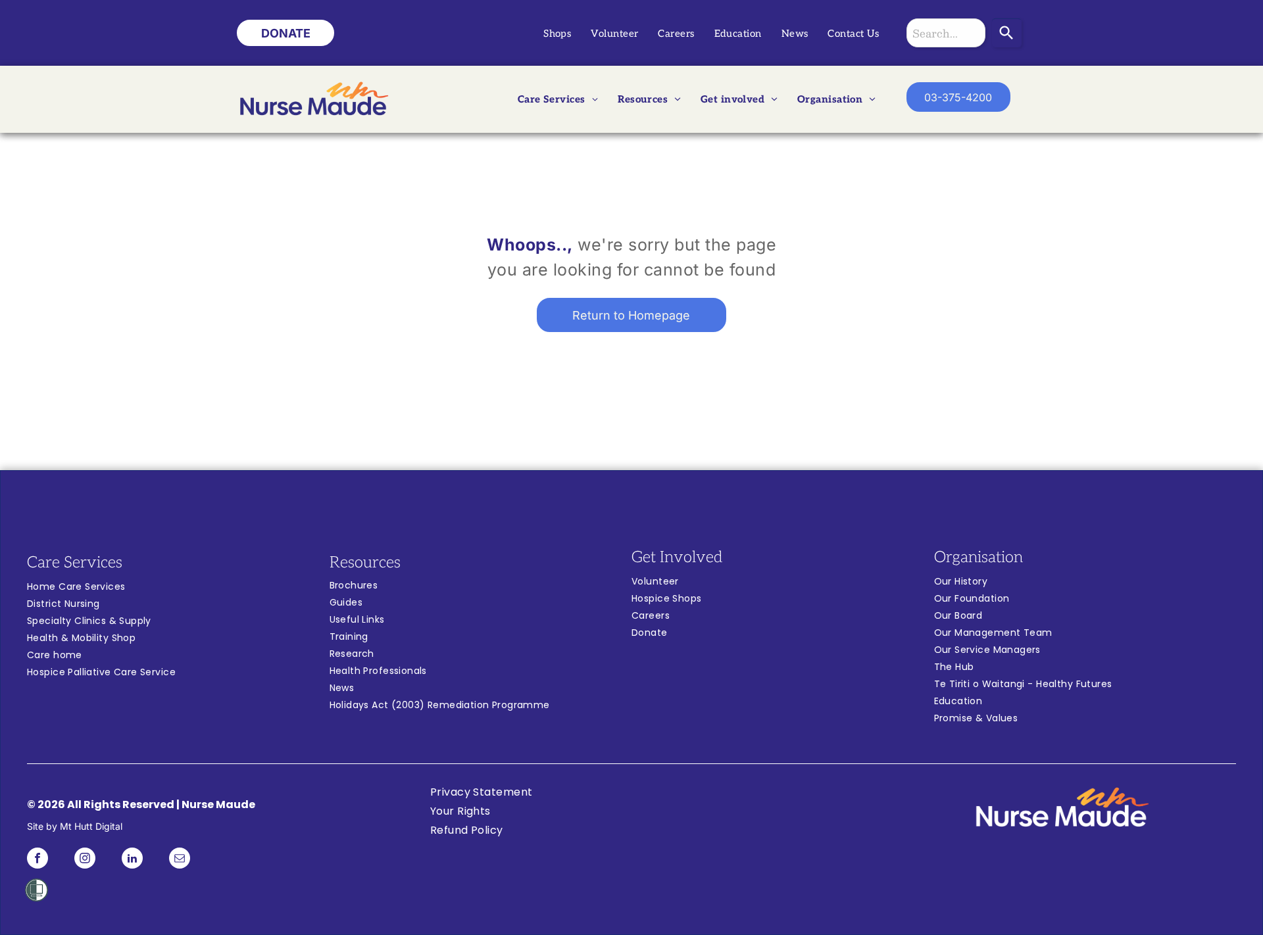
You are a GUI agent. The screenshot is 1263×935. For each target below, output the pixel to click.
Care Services (74, 562)
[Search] (1007, 32)
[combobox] (945, 32)
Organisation (978, 557)
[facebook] (37, 860)
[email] (179, 860)
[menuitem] (557, 34)
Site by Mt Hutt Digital (74, 826)
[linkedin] (132, 860)
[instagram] (84, 860)
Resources (365, 562)
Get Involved (677, 557)
